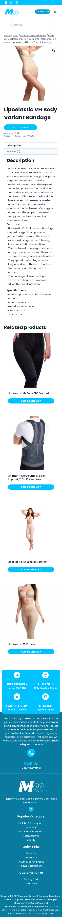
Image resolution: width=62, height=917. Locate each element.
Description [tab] (13, 145)
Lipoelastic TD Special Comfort (27, 562)
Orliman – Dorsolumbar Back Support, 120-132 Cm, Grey (26, 477)
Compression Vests (24, 136)
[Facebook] (5, 2)
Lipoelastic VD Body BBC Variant (28, 393)
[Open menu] (55, 11)
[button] (54, 51)
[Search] (47, 25)
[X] (11, 2)
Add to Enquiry (20, 127)
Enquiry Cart (43, 11)
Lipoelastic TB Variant (22, 644)
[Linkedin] (31, 809)
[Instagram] (16, 2)
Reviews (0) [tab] (13, 151)
